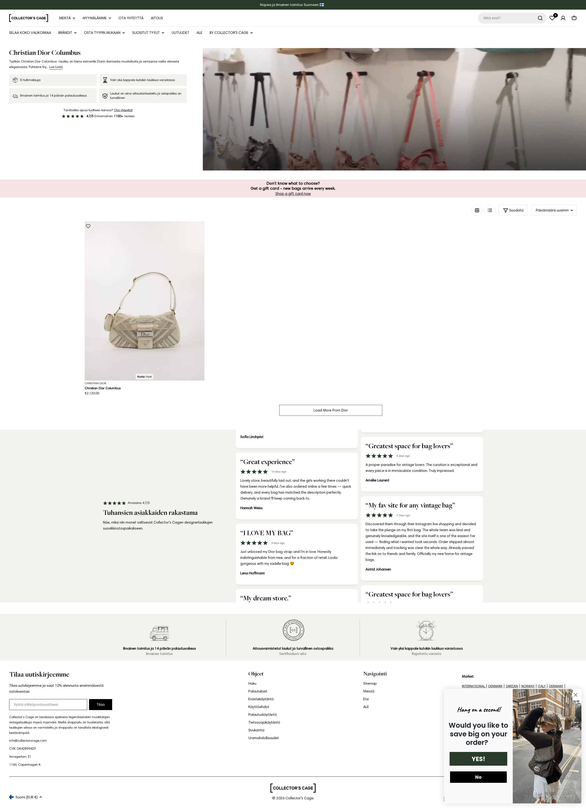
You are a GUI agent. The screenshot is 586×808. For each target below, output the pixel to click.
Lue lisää (56, 67)
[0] (552, 18)
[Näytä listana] (489, 210)
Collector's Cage (299, 798)
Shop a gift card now (293, 193)
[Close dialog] (576, 695)
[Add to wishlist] (88, 226)
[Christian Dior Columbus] (144, 301)
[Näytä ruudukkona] (477, 210)
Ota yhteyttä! (123, 110)
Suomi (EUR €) (27, 797)
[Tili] (563, 18)
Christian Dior (95, 383)
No (478, 777)
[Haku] (540, 18)
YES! (478, 759)
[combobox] (512, 18)
